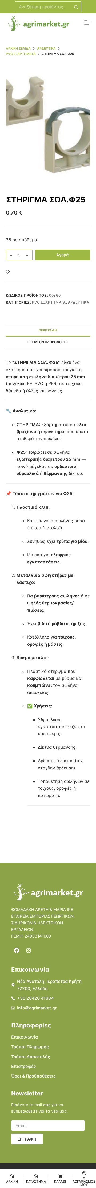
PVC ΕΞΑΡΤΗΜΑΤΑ (49, 302)
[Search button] (76, 6)
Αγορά (62, 254)
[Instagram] (28, 950)
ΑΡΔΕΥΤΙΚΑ (78, 302)
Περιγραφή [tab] (48, 330)
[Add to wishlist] (8, 272)
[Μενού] (87, 23)
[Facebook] (16, 950)
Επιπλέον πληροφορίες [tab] (48, 342)
